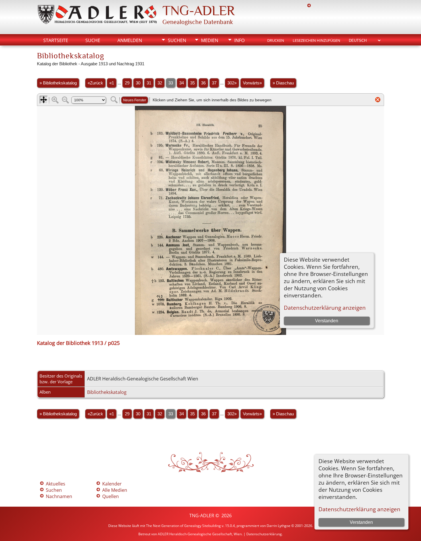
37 (214, 83)
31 (149, 83)
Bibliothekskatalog (107, 392)
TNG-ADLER (198, 10)
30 (138, 83)
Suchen (177, 40)
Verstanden (361, 522)
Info (239, 40)
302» (232, 83)
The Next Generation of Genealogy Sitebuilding (183, 525)
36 (203, 83)
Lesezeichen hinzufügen (316, 40)
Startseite (55, 40)
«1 (111, 83)
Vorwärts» (252, 83)
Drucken (275, 40)
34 (181, 83)
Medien (209, 40)
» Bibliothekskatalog (58, 83)
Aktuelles (55, 484)
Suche (92, 40)
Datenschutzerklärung (264, 534)
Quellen (110, 496)
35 (192, 83)
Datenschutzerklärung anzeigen (359, 509)
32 (160, 83)
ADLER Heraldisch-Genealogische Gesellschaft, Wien (200, 534)
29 (127, 83)
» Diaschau (283, 83)
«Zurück (95, 83)
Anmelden (129, 40)
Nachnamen (59, 496)
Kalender (112, 484)
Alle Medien (114, 490)
